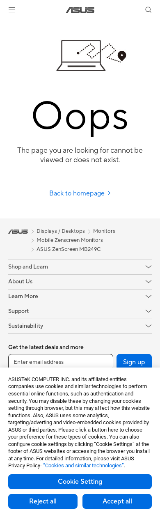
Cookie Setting (80, 482)
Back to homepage (77, 193)
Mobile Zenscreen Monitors (70, 240)
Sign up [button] (134, 362)
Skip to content (5, 25)
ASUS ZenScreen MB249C (69, 249)
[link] (80, 10)
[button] (12, 10)
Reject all (43, 501)
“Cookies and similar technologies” (83, 465)
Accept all (117, 501)
